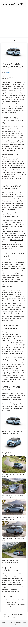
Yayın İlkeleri (17, 624)
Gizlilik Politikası (17, 622)
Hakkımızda (4, 622)
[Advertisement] (14, 23)
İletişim (10, 622)
